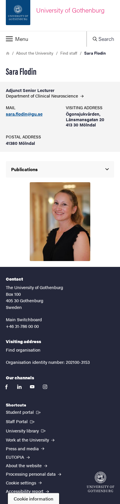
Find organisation (23, 350)
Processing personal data (31, 474)
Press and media (23, 448)
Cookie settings (21, 482)
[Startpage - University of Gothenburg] (100, 482)
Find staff (68, 53)
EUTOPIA (15, 457)
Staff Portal (21, 421)
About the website (24, 465)
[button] (43, 38)
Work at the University (28, 440)
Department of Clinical (42, 95)
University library (26, 430)
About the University (34, 53)
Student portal (24, 412)
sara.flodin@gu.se (24, 114)
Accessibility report (25, 491)
